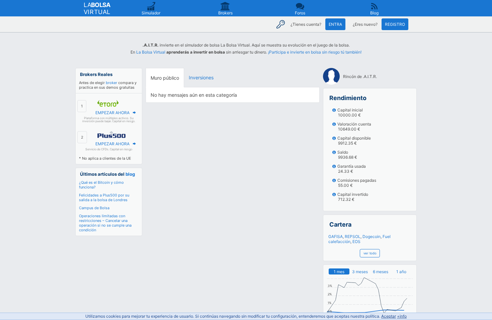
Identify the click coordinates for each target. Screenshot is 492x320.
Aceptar (388, 316)
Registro (395, 24)
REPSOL (352, 236)
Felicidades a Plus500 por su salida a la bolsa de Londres (104, 197)
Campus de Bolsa (94, 208)
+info (402, 316)
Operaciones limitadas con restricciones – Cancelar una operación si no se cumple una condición (105, 223)
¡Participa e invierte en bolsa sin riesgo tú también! (314, 52)
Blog (374, 12)
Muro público (165, 78)
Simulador (151, 12)
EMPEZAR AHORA (112, 112)
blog (130, 174)
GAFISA (335, 236)
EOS (356, 241)
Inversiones (201, 77)
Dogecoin (371, 236)
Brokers (225, 12)
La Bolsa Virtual (150, 52)
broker (111, 82)
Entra (335, 24)
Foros (300, 12)
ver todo (370, 253)
